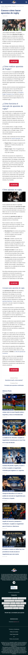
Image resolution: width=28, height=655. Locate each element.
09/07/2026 (5, 528)
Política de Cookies (14, 631)
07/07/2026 (5, 556)
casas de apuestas (15, 138)
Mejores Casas (13, 605)
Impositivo (23, 603)
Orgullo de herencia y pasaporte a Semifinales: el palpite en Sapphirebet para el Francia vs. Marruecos (13, 524)
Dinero (17, 603)
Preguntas (16, 608)
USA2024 (21, 608)
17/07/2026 (5, 444)
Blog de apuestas (8, 6)
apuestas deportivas (7, 301)
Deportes (14, 6)
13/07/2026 (5, 500)
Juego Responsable (14, 634)
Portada (2, 6)
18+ (14, 636)
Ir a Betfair (14, 61)
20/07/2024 (5, 16)
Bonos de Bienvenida (9, 600)
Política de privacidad (14, 638)
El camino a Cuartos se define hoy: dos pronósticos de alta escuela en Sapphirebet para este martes (13, 552)
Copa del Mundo (8, 409)
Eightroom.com (16, 621)
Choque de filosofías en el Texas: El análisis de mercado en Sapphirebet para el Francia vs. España (13, 496)
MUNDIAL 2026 (21, 605)
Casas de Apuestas (19, 600)
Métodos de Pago (8, 608)
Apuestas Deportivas (6, 598)
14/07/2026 (5, 472)
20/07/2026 (5, 417)
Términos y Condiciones (14, 629)
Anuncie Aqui (14, 619)
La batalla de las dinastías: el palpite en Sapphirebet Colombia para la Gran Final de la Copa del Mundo (13, 440)
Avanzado (15, 598)
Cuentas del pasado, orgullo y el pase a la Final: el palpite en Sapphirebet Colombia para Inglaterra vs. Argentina (13, 468)
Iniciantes (6, 605)
